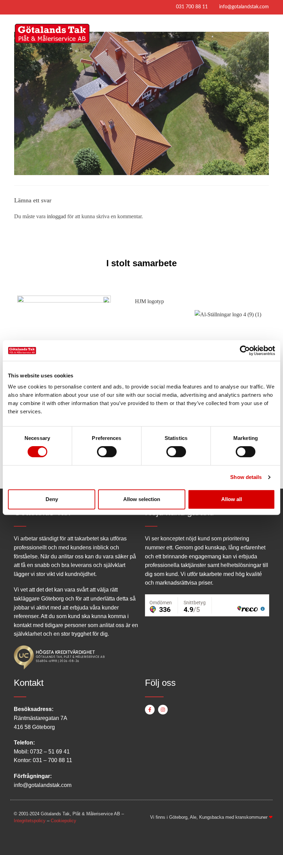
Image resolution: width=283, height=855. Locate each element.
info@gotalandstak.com (244, 6)
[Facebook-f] (150, 709)
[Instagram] (163, 709)
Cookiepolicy (63, 820)
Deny (52, 499)
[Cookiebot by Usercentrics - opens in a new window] (245, 350)
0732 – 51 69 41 (50, 752)
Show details (246, 477)
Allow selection (141, 499)
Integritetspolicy (30, 820)
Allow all (231, 499)
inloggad (56, 216)
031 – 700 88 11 (52, 760)
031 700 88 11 (192, 6)
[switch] (107, 451)
